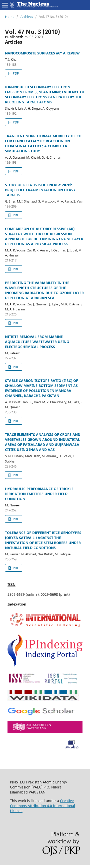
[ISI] (45, 626)
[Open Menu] (5, 5)
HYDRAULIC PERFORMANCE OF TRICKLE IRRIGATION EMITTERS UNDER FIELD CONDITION (39, 493)
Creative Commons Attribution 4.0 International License (42, 805)
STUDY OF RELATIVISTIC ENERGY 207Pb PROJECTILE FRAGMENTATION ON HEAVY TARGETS (40, 189)
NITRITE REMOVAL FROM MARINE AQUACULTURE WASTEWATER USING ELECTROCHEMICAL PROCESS (37, 341)
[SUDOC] (45, 748)
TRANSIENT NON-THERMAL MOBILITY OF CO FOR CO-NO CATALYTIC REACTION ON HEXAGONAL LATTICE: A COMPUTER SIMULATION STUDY (43, 143)
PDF (15, 73)
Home (9, 16)
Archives (26, 16)
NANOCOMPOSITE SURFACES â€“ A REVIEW (42, 53)
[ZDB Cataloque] (45, 731)
